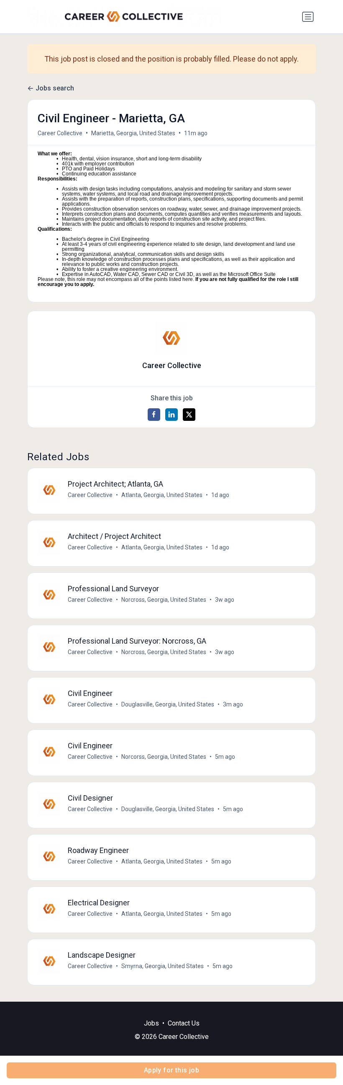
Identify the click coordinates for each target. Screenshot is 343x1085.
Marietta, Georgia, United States (133, 133)
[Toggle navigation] (308, 17)
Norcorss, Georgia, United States (163, 756)
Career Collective (60, 133)
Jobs (151, 1023)
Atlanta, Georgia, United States (161, 495)
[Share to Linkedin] (171, 414)
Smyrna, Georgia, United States (162, 966)
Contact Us (184, 1023)
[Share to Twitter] (189, 414)
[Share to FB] (154, 414)
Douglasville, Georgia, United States (167, 704)
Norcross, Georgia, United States (163, 599)
